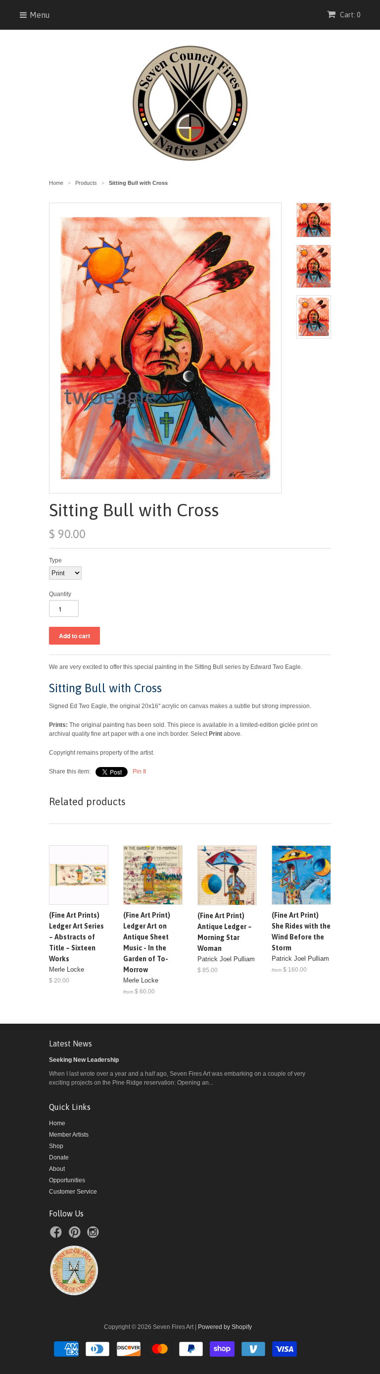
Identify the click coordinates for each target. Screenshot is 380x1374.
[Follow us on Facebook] (57, 1235)
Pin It (139, 771)
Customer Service (73, 1191)
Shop (56, 1146)
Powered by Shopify (225, 1326)
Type (55, 560)
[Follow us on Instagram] (94, 1235)
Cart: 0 (349, 15)
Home (57, 1123)
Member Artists (69, 1134)
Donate (59, 1157)
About (57, 1168)
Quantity (60, 594)
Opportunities (67, 1180)
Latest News (70, 1043)
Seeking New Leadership (84, 1059)
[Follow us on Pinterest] (76, 1235)
